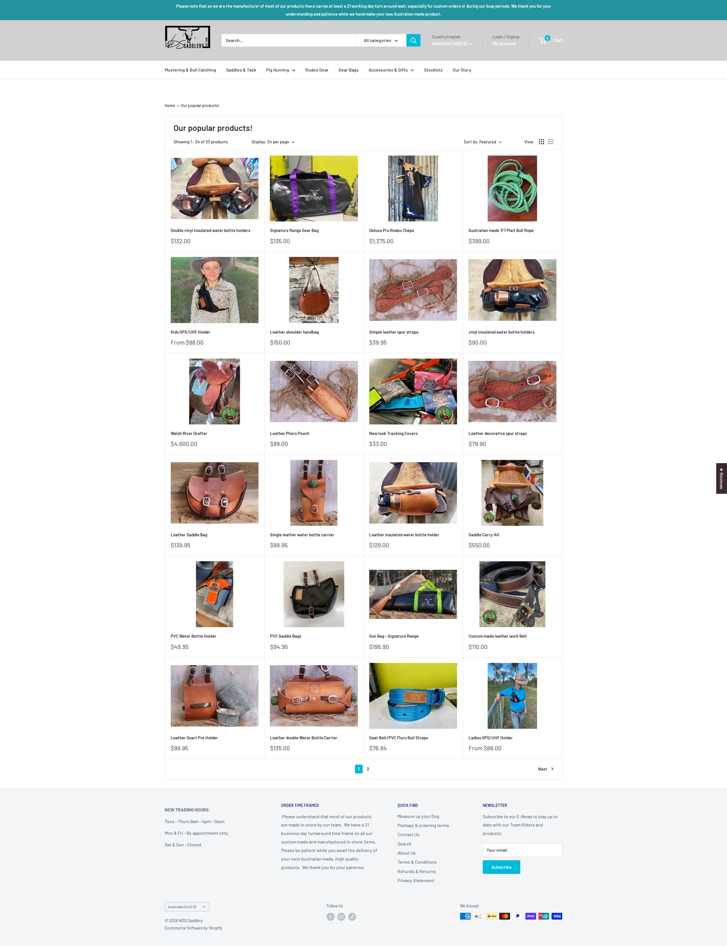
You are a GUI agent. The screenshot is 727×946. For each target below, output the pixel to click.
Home (170, 105)
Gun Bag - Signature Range (394, 636)
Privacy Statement (416, 880)
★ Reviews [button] (721, 478)
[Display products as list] (550, 141)
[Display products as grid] (541, 141)
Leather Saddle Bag (189, 534)
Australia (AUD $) (182, 906)
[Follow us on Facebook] (331, 917)
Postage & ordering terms (423, 825)
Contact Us (408, 834)
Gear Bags (349, 69)
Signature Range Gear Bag (294, 230)
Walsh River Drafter (189, 433)
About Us (407, 852)
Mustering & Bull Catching (190, 69)
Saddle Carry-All (484, 534)
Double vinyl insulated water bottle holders (210, 230)
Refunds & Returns (417, 871)
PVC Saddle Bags (285, 636)
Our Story (462, 69)
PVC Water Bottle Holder (193, 636)
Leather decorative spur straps (498, 433)
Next (542, 768)
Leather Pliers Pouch (289, 433)
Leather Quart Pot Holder (194, 737)
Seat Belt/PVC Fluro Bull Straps (398, 737)
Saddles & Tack (241, 69)
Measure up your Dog (418, 816)
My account (504, 43)
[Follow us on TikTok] (352, 917)
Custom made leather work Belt (498, 636)
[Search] (413, 40)
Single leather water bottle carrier (302, 534)
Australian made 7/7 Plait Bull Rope (501, 230)
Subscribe (501, 867)
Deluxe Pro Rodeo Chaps (391, 230)
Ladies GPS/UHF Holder (491, 737)
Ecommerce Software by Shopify (193, 928)
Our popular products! (200, 105)
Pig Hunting (277, 69)
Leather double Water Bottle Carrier (303, 737)
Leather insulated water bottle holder (404, 534)
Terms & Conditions (417, 862)
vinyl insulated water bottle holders (501, 331)
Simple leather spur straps (393, 331)
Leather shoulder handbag (294, 331)
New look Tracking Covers (393, 433)
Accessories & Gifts (388, 69)
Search (404, 843)
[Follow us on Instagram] (341, 917)
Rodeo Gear (317, 69)
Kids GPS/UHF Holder (190, 331)
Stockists (433, 69)
